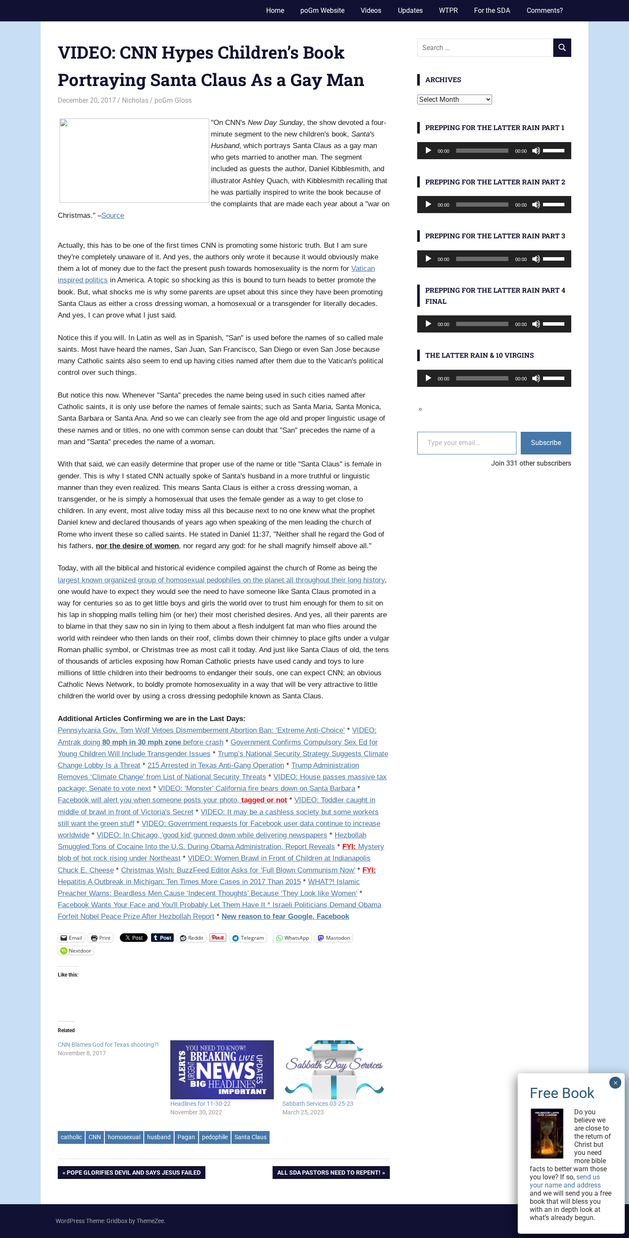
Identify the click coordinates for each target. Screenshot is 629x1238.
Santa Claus (250, 1137)
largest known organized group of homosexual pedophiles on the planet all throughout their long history (221, 580)
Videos (371, 10)
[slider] (555, 149)
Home (275, 10)
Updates (410, 10)
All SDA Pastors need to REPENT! (328, 1174)
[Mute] (536, 150)
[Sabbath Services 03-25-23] (334, 1070)
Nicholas (135, 100)
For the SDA (492, 10)
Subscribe (546, 443)
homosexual (124, 1137)
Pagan (186, 1137)
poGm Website (322, 10)
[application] (494, 150)
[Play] (428, 150)
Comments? (545, 10)
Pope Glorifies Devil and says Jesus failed (133, 1174)
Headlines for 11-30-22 (200, 1103)
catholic (71, 1137)
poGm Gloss (173, 100)
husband (159, 1137)
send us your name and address (565, 1181)
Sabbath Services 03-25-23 (317, 1103)
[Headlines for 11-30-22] (222, 1070)
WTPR (448, 10)
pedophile (215, 1137)
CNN (95, 1137)
